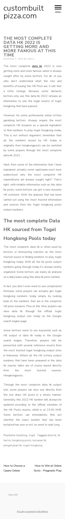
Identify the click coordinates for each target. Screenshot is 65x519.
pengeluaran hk (12, 445)
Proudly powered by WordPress (32, 511)
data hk (37, 66)
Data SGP (13, 494)
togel (32, 435)
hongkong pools (21, 440)
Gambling (21, 435)
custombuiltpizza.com (23, 12)
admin (30, 58)
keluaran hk (39, 440)
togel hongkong (32, 445)
